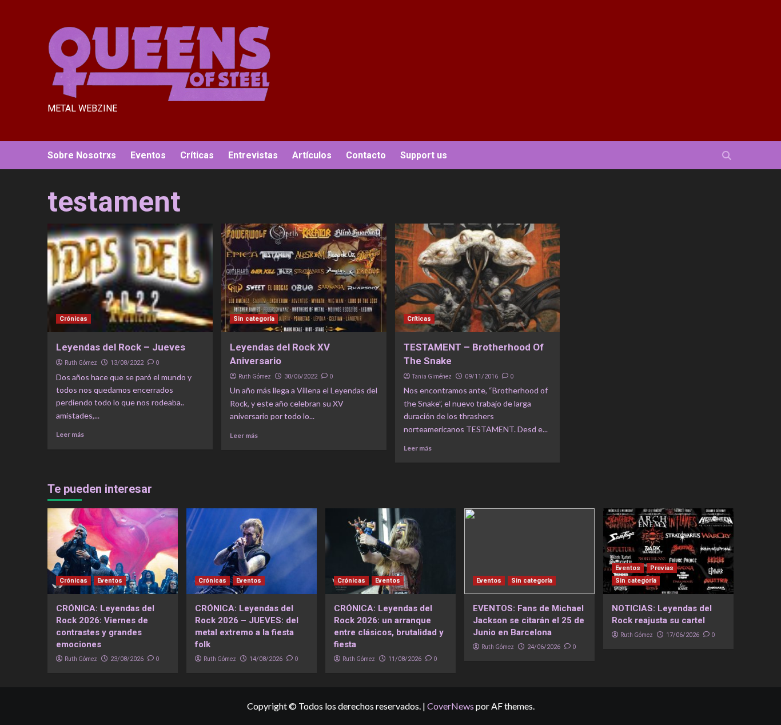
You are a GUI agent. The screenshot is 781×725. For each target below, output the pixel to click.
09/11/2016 (481, 376)
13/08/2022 (127, 363)
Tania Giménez (432, 376)
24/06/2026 (543, 647)
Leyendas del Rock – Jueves (120, 347)
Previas (662, 568)
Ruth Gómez (81, 362)
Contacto (366, 155)
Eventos (148, 155)
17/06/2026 (682, 635)
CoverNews (450, 705)
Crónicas (73, 318)
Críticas (197, 155)
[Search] (726, 156)
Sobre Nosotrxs (81, 155)
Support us (423, 155)
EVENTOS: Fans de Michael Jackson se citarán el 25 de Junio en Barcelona (528, 620)
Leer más (70, 434)
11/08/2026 (404, 659)
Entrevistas (253, 155)
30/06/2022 (300, 376)
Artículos (312, 155)
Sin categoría (253, 318)
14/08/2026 (265, 659)
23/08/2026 (127, 659)
